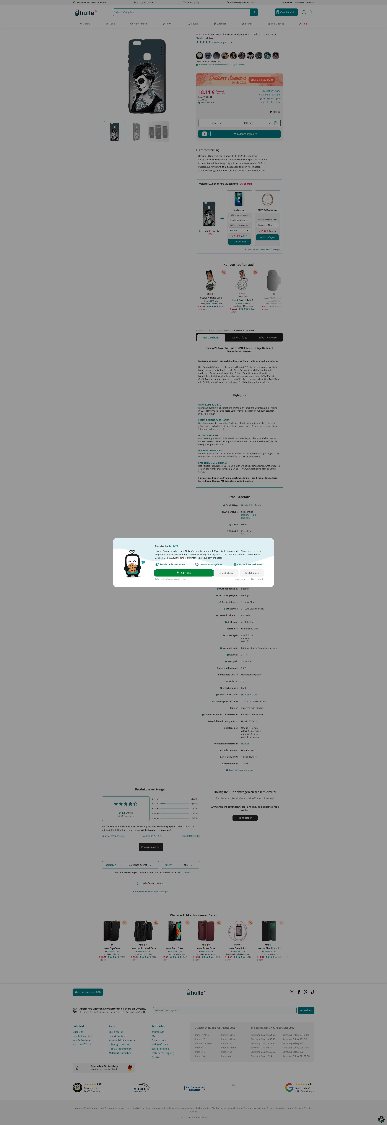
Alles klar (186, 573)
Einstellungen (252, 572)
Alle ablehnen (227, 572)
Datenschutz (257, 578)
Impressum (240, 578)
